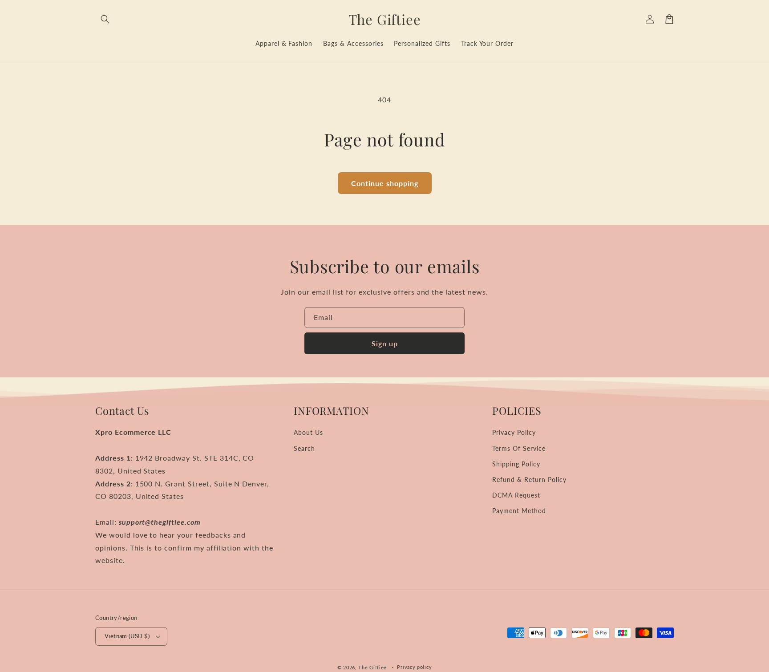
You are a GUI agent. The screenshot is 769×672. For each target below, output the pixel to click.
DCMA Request (516, 495)
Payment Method (519, 510)
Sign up (385, 343)
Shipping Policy (516, 464)
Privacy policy (414, 667)
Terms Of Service (518, 448)
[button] (105, 19)
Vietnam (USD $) (127, 636)
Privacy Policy (513, 432)
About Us (308, 432)
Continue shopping (384, 183)
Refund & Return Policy (529, 479)
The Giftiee (372, 667)
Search (304, 448)
